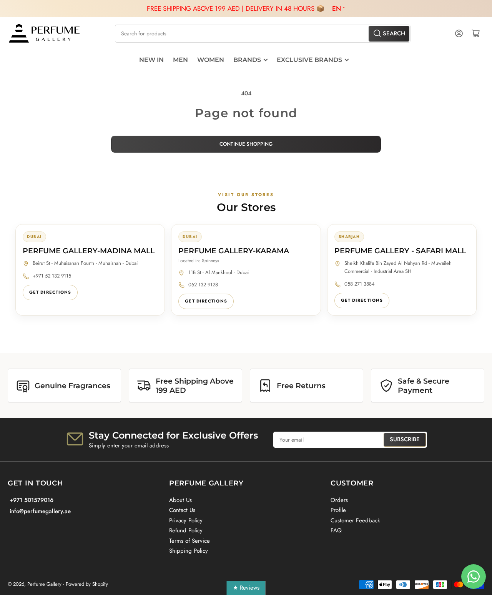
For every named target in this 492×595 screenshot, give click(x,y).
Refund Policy (186, 530)
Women (210, 59)
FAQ (336, 530)
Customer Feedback (355, 520)
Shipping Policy (188, 551)
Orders (339, 500)
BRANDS (247, 59)
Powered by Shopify (87, 584)
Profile (338, 510)
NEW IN (151, 59)
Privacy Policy (186, 520)
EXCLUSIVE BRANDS (309, 59)
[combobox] (262, 34)
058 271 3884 (359, 284)
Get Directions (50, 292)
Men (180, 59)
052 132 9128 (203, 284)
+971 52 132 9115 (52, 275)
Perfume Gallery (44, 584)
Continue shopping (246, 144)
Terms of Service (189, 541)
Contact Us (182, 510)
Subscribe (405, 439)
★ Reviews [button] (246, 587)
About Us (180, 500)
